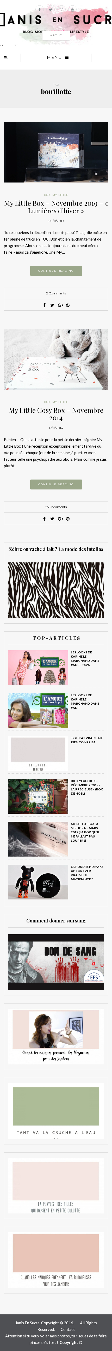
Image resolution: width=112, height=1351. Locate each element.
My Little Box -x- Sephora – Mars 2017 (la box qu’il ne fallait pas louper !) (85, 832)
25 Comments (56, 507)
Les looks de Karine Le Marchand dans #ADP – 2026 (85, 658)
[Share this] (44, 305)
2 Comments (56, 293)
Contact (68, 1329)
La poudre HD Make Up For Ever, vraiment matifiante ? (87, 873)
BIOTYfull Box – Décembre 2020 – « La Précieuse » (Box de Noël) (87, 787)
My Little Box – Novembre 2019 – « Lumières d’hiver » (56, 206)
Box (47, 195)
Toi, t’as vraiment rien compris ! (87, 740)
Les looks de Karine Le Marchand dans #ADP (85, 701)
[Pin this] (68, 305)
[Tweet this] (52, 305)
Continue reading (56, 270)
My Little (60, 195)
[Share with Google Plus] (60, 305)
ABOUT (56, 35)
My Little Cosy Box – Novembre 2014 (56, 414)
